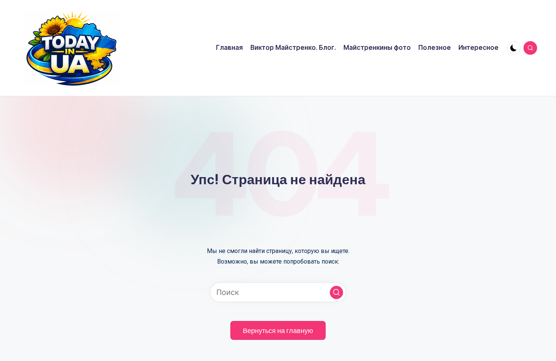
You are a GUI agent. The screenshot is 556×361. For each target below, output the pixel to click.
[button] (336, 292)
